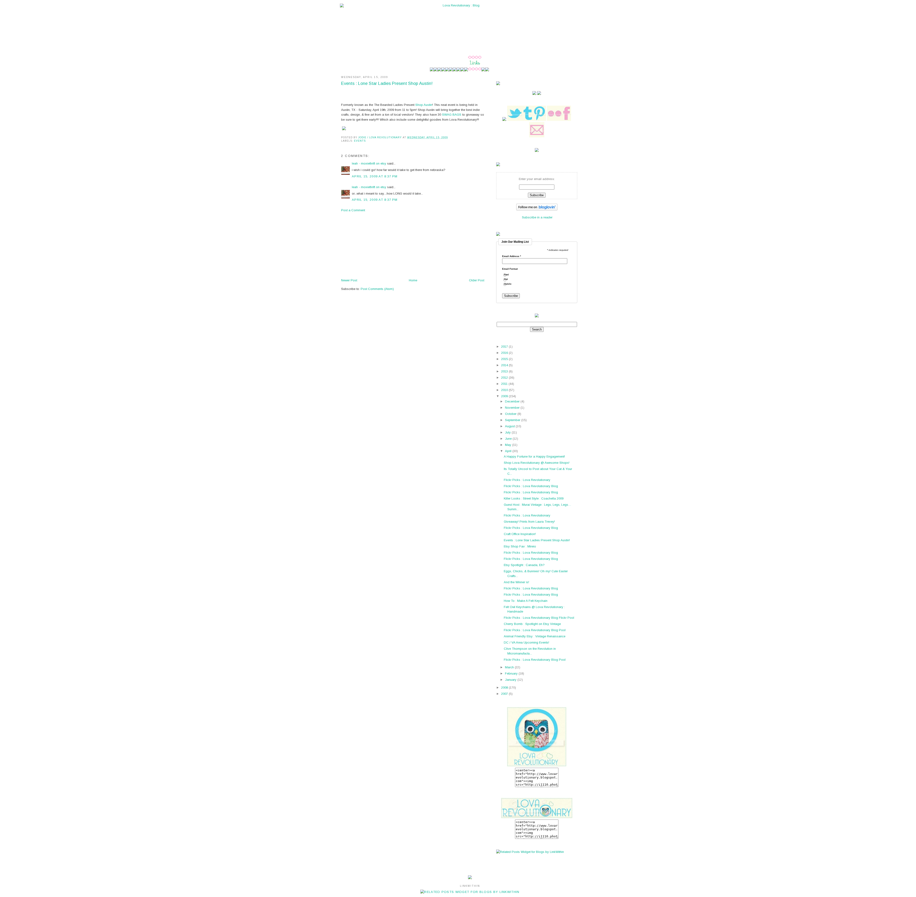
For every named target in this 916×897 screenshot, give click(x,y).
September (513, 420)
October (511, 414)
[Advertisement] (377, 245)
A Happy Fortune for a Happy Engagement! (534, 456)
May (508, 445)
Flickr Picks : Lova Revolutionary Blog (531, 486)
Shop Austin (423, 105)
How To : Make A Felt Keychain (525, 601)
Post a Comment (353, 210)
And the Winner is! (516, 582)
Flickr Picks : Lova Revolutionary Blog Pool (535, 630)
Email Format (510, 269)
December (512, 401)
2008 (505, 687)
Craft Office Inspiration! (520, 534)
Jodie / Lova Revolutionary (380, 137)
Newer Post (349, 280)
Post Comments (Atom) (377, 289)
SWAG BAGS (451, 114)
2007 (505, 694)
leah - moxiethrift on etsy (369, 163)
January (511, 679)
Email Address (511, 256)
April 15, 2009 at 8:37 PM (375, 176)
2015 (505, 359)
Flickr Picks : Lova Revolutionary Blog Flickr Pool (539, 617)
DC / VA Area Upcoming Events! (526, 642)
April (508, 451)
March (510, 667)
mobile (509, 284)
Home (413, 280)
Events (360, 140)
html (508, 275)
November (512, 407)
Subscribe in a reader (537, 217)
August (510, 426)
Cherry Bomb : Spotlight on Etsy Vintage (532, 624)
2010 (505, 390)
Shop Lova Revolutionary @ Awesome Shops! (536, 462)
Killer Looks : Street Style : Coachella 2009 (533, 498)
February (512, 673)
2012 (505, 377)
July (508, 432)
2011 (505, 384)
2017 (505, 346)
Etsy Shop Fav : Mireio (520, 546)
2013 (505, 371)
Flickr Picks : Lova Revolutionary (527, 480)
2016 (505, 353)
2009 (505, 396)
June (509, 438)
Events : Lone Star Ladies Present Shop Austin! (537, 540)
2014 (505, 365)
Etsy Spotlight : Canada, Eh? (524, 565)
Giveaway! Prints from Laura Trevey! (529, 521)
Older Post (476, 280)
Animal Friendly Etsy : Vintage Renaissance (534, 636)
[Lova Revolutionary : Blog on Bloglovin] (536, 209)
